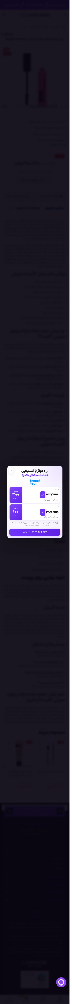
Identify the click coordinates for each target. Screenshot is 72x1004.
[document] (34, 502)
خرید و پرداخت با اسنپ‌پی (35, 532)
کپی (42, 495)
